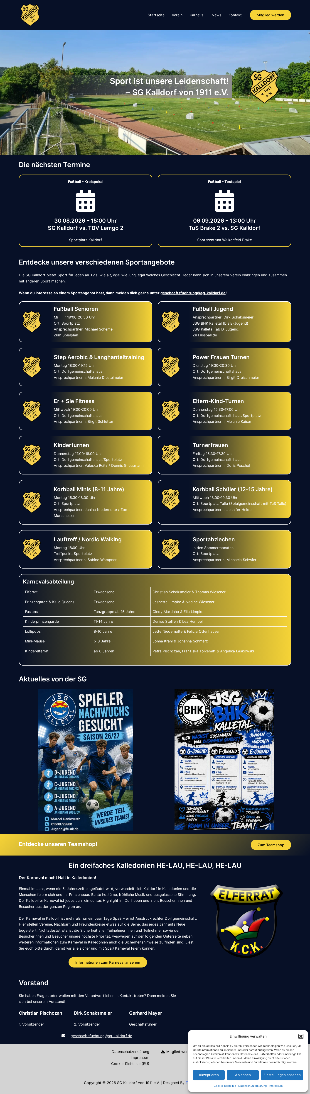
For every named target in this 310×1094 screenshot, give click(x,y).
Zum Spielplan (66, 335)
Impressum (276, 1085)
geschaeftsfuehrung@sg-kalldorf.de (193, 293)
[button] (301, 1036)
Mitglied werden (179, 1051)
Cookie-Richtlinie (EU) (130, 1063)
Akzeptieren (209, 1075)
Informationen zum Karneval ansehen (107, 962)
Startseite (156, 15)
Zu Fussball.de (205, 335)
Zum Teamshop (271, 845)
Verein (177, 15)
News (216, 15)
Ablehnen (243, 1075)
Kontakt (235, 15)
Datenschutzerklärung (252, 1085)
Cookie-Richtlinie (225, 1085)
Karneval (197, 15)
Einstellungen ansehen (282, 1075)
